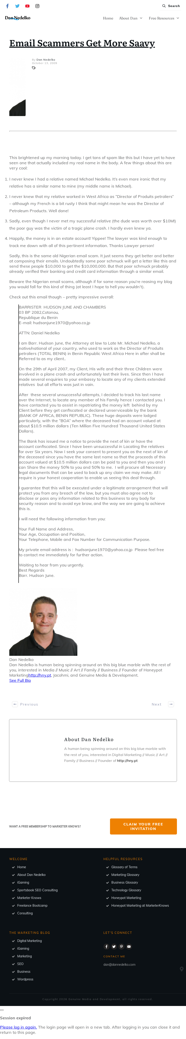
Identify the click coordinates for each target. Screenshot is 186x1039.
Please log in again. (18, 1027)
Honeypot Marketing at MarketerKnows (140, 905)
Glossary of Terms (124, 867)
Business (23, 972)
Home (21, 867)
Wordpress (25, 979)
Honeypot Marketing (126, 898)
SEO (20, 964)
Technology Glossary (126, 890)
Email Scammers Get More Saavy (82, 42)
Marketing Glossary (125, 875)
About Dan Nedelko (31, 875)
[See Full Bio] (34, 680)
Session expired (15, 1017)
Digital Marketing (29, 941)
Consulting (25, 913)
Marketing (24, 956)
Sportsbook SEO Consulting (37, 890)
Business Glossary (124, 882)
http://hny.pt (39, 675)
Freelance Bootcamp (32, 905)
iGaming (23, 882)
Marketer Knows (29, 898)
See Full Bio (20, 680)
